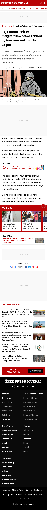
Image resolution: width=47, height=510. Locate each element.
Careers (28, 490)
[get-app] (44, 3)
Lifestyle (27, 438)
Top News (6, 458)
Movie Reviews (30, 406)
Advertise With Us (35, 494)
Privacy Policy (8, 494)
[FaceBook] (26, 267)
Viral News (6, 475)
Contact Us (21, 494)
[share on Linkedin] (23, 386)
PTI (3, 68)
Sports (27, 426)
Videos (5, 471)
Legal (4, 443)
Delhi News (6, 415)
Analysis (5, 393)
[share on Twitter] (18, 386)
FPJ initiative (7, 434)
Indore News (7, 406)
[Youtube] (37, 267)
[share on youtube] (33, 386)
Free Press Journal (15, 3)
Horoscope (7, 438)
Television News (30, 419)
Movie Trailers (29, 411)
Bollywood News (30, 398)
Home (3, 8)
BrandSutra (7, 426)
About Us (6, 490)
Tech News (7, 466)
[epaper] (41, 3)
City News (6, 398)
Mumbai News (15, 8)
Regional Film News (31, 415)
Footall (26, 434)
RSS (19, 499)
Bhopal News (7, 411)
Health (26, 443)
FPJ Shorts (28, 8)
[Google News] (17, 267)
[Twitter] (29, 267)
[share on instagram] (28, 386)
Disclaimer (38, 490)
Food (26, 451)
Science (5, 447)
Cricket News (29, 430)
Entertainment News (33, 393)
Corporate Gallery (10, 430)
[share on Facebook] (13, 386)
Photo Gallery (8, 462)
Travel (26, 447)
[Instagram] (33, 267)
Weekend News (9, 479)
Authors (26, 499)
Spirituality (7, 451)
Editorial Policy (18, 490)
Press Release (8, 484)
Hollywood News (30, 402)
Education (6, 419)
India (10, 26)
